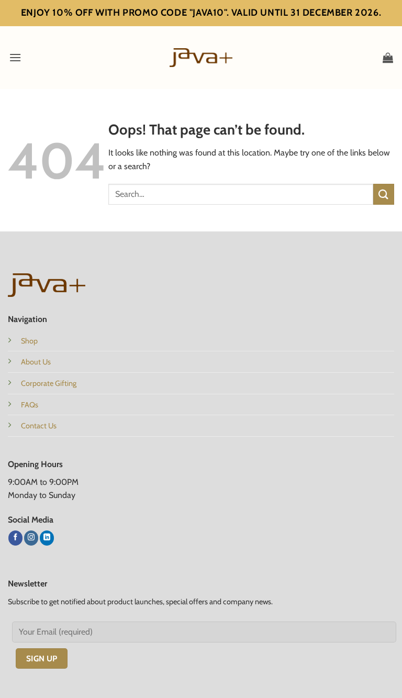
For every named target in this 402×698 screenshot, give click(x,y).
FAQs (29, 404)
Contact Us (39, 425)
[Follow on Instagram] (31, 537)
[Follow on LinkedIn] (47, 537)
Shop (29, 341)
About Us (36, 362)
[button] (15, 57)
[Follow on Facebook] (15, 537)
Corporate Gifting (48, 383)
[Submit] (383, 194)
